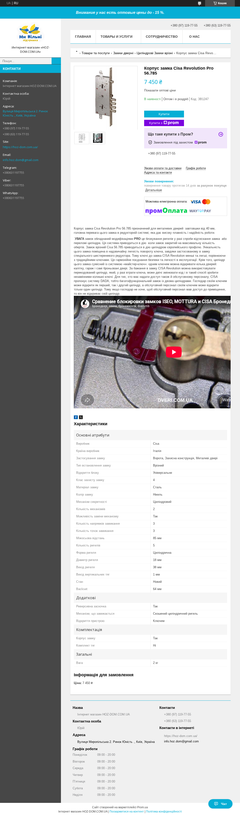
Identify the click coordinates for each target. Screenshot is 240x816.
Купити (164, 114)
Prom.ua (142, 807)
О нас (194, 36)
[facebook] (76, 418)
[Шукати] (56, 60)
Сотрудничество (162, 36)
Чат (224, 804)
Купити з (155, 123)
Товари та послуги (96, 53)
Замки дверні (123, 53)
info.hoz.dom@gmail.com (20, 160)
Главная (83, 36)
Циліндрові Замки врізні (155, 53)
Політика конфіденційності (164, 811)
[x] (81, 418)
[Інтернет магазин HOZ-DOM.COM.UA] (30, 33)
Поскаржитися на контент (126, 811)
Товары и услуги (116, 36)
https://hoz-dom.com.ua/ (20, 147)
